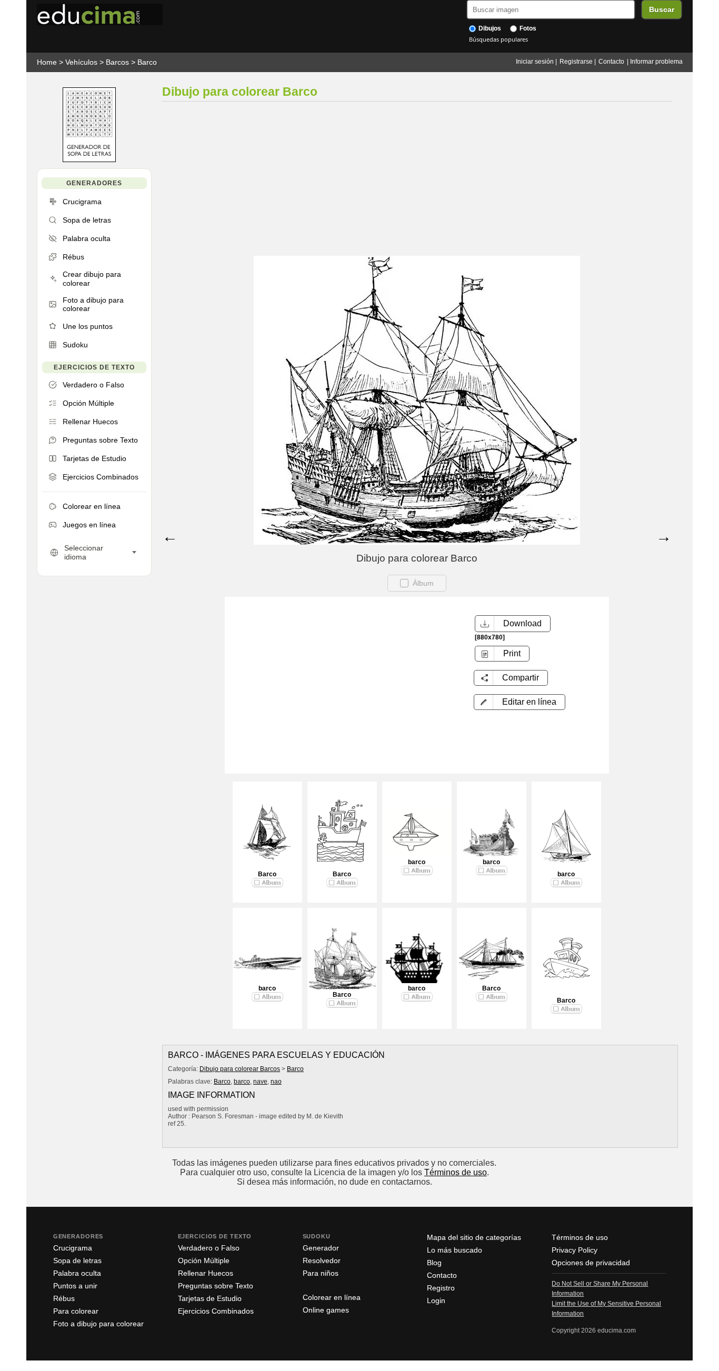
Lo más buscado (454, 1250)
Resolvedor (322, 1260)
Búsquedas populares (498, 39)
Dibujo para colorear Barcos (239, 1069)
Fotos (527, 28)
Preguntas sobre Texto (215, 1286)
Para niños (320, 1273)
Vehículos (81, 62)
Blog (434, 1262)
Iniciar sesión (535, 61)
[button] (519, 702)
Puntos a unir (75, 1286)
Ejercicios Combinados (216, 1311)
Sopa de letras (77, 1260)
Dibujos (489, 28)
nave (260, 1081)
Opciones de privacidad (591, 1262)
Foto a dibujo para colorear (98, 1323)
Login (436, 1300)
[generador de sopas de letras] (89, 159)
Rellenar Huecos (205, 1273)
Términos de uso (455, 1172)
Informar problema (656, 61)
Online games (326, 1310)
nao (276, 1081)
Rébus (64, 1298)
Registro (441, 1288)
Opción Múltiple (203, 1260)
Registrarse (576, 61)
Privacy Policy (574, 1250)
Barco (147, 62)
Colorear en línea (332, 1297)
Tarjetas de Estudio (210, 1298)
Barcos (117, 62)
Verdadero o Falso (208, 1248)
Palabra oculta (77, 1273)
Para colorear (75, 1311)
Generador (321, 1248)
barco (416, 862)
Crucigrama (72, 1248)
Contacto (611, 61)
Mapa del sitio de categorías (474, 1237)
